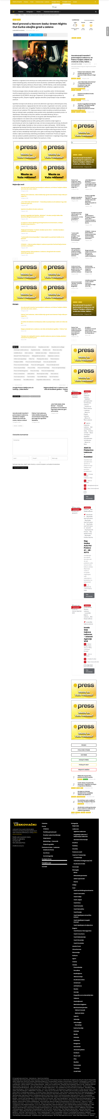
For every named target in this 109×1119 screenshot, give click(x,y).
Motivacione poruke (80, 1007)
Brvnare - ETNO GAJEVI (69, 1093)
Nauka (76, 989)
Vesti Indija (77, 897)
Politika (73, 788)
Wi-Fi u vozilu (56, 379)
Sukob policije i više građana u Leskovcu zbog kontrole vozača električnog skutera (40, 252)
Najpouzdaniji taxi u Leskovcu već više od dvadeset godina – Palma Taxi (44, 329)
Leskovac (74, 37)
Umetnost (77, 983)
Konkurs (76, 1053)
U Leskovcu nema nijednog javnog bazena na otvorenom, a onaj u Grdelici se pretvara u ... (42, 223)
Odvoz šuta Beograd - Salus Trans (66, 1098)
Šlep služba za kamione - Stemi (55, 1092)
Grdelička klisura (18, 353)
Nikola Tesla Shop (39, 1083)
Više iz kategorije (35, 396)
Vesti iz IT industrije (79, 855)
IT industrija (78, 858)
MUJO (79, 1092)
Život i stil (77, 1056)
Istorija (76, 992)
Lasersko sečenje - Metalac (86, 1090)
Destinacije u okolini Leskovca (21, 350)
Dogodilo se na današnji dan (83, 995)
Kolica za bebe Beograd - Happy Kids (27, 1100)
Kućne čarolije (78, 1028)
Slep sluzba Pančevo (27, 1095)
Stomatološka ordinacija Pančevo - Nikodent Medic (82, 1114)
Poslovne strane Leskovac (51, 12)
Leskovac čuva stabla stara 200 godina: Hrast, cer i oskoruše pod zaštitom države (76, 269)
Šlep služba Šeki (47, 1104)
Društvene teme (79, 980)
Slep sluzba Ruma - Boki (77, 1095)
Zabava (18, 19)
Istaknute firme (48, 850)
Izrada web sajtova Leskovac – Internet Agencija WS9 (88, 634)
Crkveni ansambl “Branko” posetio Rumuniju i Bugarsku (76, 284)
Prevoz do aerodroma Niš (49, 361)
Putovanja (77, 1065)
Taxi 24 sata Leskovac (19, 376)
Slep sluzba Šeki (17, 1095)
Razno (76, 882)
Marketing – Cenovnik (50, 841)
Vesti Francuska (79, 893)
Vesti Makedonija (80, 937)
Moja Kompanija (45, 1080)
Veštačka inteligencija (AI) (83, 861)
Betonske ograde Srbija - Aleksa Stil (74, 1109)
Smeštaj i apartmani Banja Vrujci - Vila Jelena (47, 1107)
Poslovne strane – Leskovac (42, 1)
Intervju (76, 1037)
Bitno (73, 812)
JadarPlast (63, 1084)
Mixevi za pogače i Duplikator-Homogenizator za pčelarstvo (88, 436)
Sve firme (46, 853)
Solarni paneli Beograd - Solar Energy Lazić (38, 1101)
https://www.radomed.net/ (94, 488)
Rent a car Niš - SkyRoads (83, 1084)
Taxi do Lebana (31, 376)
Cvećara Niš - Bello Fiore (40, 1103)
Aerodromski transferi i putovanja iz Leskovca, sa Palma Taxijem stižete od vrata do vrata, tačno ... (44, 188)
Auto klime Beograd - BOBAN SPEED (26, 1090)
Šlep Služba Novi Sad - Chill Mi (78, 1086)
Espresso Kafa (73, 1092)
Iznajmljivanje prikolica (40, 1095)
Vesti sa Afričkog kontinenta (83, 890)
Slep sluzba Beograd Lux (33, 1093)
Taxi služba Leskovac (28, 379)
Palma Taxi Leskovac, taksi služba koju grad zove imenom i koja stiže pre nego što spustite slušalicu (40, 416)
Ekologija (85, 779)
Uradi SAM (77, 1071)
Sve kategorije (48, 856)
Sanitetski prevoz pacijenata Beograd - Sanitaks (55, 1114)
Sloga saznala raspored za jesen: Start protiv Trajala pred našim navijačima (90, 253)
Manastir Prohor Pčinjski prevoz (21, 356)
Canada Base (83, 1081)
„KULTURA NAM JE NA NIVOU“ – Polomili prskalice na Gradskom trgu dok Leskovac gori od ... (44, 202)
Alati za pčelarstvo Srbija (88, 429)
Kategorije (29, 12)
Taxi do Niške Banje (42, 376)
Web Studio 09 (67, 1080)
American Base (68, 1081)
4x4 (19, 1093)
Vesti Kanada (78, 906)
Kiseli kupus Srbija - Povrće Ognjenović (31, 1097)
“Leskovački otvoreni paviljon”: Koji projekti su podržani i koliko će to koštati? (42, 237)
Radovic (66, 1092)
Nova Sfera (75, 1090)
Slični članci (16, 396)
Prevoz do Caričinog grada (37, 364)
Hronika (78, 112)
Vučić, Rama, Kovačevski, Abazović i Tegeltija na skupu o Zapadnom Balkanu (87, 784)
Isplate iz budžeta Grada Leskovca (32, 209)
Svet (82, 788)
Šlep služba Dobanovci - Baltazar (85, 1115)
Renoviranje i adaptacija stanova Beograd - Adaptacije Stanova (68, 1106)
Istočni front (76, 946)
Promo (39, 12)
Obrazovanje (78, 977)
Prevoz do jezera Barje (19, 367)
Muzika (76, 1062)
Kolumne (77, 1040)
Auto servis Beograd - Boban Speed (32, 1098)
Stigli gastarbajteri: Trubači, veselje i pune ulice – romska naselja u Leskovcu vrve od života (42, 230)
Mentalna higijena (80, 1004)
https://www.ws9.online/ (93, 662)
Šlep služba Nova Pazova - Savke (67, 1115)
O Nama (46, 829)
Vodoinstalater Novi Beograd (76, 1112)
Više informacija (89, 497)
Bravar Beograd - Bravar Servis (26, 1107)
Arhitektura (78, 986)
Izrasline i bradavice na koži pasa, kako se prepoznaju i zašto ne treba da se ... (44, 322)
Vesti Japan (78, 900)
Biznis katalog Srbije (25, 1080)
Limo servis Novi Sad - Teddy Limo (78, 1101)
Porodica (77, 970)
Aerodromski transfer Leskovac (28, 347)
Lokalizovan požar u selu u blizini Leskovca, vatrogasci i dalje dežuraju (90, 283)
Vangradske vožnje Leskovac (43, 379)
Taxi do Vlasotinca (53, 376)
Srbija (78, 788)
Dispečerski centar (35, 350)
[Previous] (14, 259)
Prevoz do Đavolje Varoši (53, 364)
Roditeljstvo (78, 973)
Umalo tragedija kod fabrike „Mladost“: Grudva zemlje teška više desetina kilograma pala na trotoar (42, 216)
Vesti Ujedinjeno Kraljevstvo (83, 925)
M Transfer (23, 1093)
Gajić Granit (68, 1090)
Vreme (74, 962)
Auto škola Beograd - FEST (45, 1100)
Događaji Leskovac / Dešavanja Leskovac (81, 835)
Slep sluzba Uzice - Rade (40, 1086)
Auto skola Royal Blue (64, 1095)
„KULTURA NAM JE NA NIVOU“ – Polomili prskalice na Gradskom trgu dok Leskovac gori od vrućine (59, 407)
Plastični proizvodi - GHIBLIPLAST (77, 1107)
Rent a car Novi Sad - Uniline (55, 1086)
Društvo (80, 779)
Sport (74, 959)
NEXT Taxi (62, 1090)
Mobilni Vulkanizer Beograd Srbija (66, 1103)
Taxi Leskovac (17, 379)
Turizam (76, 1068)
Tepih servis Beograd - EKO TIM (50, 1115)
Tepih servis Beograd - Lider (59, 1104)
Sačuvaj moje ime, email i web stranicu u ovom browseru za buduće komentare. (36, 464)
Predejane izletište (18, 361)
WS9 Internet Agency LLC (41, 1081)
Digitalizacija (75, 1080)
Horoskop (78, 1025)
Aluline (44, 1092)
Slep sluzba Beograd (46, 1093)
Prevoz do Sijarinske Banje (58, 367)
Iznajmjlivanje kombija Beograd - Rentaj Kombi (74, 1097)
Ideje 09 (86, 1080)
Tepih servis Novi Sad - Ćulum (33, 1112)
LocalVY (90, 1081)
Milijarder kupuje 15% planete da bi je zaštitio (85, 776)
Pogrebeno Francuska (72, 1089)
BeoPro (19, 1092)
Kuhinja (76, 1031)
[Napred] (16, 259)
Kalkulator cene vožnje (41, 353)
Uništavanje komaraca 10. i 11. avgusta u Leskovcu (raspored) (90, 269)
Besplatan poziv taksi (44, 347)
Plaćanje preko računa (42, 359)
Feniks (14, 1092)
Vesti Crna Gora (79, 934)
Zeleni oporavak (79, 879)
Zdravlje (88, 812)
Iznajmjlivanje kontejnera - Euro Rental (31, 1092)
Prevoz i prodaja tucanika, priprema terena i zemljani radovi (34, 1106)
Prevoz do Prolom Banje (43, 367)
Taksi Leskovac (54, 373)
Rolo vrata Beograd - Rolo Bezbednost (55, 1089)
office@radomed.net (92, 485)
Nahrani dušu (79, 1013)
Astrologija (81, 803)
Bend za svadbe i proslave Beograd (59, 1101)
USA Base (60, 1081)
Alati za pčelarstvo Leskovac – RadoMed (88, 452)
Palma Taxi (31, 359)
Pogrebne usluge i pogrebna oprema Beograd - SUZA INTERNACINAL (71, 1083)
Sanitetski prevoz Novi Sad (66, 1087)
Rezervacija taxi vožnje (42, 373)
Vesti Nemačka (79, 909)
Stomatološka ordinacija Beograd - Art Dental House (27, 1115)
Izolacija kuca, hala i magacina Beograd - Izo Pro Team (27, 1104)
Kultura (75, 955)
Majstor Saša (57, 1097)
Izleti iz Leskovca (29, 353)
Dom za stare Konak (54, 1084)
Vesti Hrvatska (79, 943)
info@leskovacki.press (18, 846)
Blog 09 (81, 1080)
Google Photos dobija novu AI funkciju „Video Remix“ (23, 388)
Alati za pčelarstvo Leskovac (86, 395)
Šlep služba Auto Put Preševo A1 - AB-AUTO (88, 526)
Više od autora (25, 396)
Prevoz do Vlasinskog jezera (21, 370)
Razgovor (77, 1043)
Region (74, 928)
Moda (76, 1034)
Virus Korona (76, 949)
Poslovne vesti (77, 852)
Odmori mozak (80, 1010)
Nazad (15, 425)
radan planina (30, 373)
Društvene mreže (79, 864)
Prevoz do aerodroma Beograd (33, 361)
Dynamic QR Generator (27, 1083)
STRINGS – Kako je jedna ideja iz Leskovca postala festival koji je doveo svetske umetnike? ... (43, 245)
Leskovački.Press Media (18, 30)
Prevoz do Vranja (34, 370)
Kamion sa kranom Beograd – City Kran (48, 1110)
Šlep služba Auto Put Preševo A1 (88, 522)
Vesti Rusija (78, 912)
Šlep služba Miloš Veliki (47, 1097)
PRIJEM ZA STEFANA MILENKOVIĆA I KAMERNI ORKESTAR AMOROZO (85, 793)
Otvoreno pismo (79, 1050)
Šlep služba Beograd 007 (30, 1110)
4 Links (94, 1081)
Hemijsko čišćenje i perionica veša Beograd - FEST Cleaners (68, 1100)
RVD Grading (67, 1086)
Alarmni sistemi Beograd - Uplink (39, 1084)
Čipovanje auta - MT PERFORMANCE (85, 1093)
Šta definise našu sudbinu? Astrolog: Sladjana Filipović (86, 801)
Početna (26, 1)
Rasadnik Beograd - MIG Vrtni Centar (42, 1109)
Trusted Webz (17, 1083)
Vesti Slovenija (79, 940)
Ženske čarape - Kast (58, 1109)
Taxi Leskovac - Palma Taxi (43, 1090)
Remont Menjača (71, 1084)
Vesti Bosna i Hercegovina (82, 931)
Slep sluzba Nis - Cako (27, 1086)
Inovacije (75, 867)
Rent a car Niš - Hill (52, 1103)
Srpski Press (20, 1081)
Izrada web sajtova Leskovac (87, 615)
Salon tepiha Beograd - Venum (33, 1114)
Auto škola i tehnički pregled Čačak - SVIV (47, 1087)
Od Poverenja (53, 1080)
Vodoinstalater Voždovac (61, 1112)
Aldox (57, 1090)
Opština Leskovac (81, 796)
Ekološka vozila (46, 350)
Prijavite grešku (48, 844)
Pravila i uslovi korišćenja (51, 835)
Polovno (60, 1080)
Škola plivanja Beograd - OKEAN (75, 1110)
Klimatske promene (80, 875)
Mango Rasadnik (64, 1107)
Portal (31, 1)
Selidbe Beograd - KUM (48, 1112)
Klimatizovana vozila (54, 353)
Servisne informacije (81, 840)
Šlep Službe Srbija (57, 1093)
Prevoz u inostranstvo (19, 373)
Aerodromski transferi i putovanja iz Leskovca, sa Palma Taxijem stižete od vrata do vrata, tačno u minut (20, 416)
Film (75, 1059)
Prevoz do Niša (31, 367)
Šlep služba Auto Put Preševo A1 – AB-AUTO (88, 547)
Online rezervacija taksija (20, 359)
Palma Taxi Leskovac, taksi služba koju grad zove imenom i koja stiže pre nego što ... (44, 195)
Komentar (77, 1047)
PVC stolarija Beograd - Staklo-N (84, 1103)
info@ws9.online (91, 659)
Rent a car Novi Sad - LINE (49, 1098)
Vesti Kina (77, 903)
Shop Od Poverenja (29, 1081)
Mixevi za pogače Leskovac (87, 414)
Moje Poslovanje (35, 1080)
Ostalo (74, 965)
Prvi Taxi (53, 1090)
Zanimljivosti (78, 1001)
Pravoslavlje (78, 967)
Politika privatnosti (49, 832)
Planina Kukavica (55, 359)
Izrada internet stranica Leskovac (88, 609)
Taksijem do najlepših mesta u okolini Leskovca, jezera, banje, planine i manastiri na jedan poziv (43, 337)
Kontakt (75, 1)
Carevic (56, 1095)
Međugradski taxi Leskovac (38, 356)
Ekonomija (76, 952)
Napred (20, 425)
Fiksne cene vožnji (57, 350)
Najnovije (75, 826)
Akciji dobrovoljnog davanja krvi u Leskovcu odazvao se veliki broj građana (87, 808)
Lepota (76, 1016)
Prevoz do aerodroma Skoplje (21, 364)
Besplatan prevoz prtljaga (58, 347)
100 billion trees (49, 1083)
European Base (53, 1081)
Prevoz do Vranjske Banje (48, 370)
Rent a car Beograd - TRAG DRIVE (82, 1087)
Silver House (50, 1095)
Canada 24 (75, 1081)
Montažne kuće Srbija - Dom (37, 1089)
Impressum (47, 838)
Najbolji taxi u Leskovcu (53, 356)
